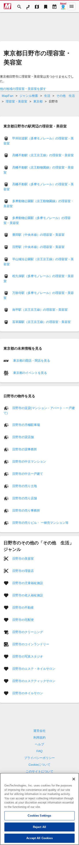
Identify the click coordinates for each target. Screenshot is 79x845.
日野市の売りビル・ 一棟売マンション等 (40, 522)
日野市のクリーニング (27, 632)
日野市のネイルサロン (27, 693)
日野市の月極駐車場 (26, 425)
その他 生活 (65, 95)
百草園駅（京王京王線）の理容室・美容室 (41, 322)
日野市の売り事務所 (26, 510)
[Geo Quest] (63, 6)
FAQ (39, 751)
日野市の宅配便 (23, 619)
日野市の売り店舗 (24, 498)
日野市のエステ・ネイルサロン (33, 668)
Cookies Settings (39, 815)
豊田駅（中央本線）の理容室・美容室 (38, 234)
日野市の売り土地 (24, 486)
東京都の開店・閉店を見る (31, 360)
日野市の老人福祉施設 (27, 595)
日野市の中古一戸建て (27, 473)
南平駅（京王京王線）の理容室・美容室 (40, 309)
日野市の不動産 (23, 607)
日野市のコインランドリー (30, 644)
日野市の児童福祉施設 (27, 583)
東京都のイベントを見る (29, 373)
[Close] (74, 779)
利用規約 (39, 737)
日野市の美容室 (23, 558)
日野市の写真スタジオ (27, 656)
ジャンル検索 (29, 95)
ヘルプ (39, 744)
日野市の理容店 (23, 571)
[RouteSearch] (28, 6)
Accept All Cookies (39, 838)
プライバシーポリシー (39, 758)
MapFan (7, 95)
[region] (39, 809)
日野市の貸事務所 (24, 449)
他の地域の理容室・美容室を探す (23, 88)
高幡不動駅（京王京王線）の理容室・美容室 (43, 155)
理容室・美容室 (16, 101)
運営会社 (39, 730)
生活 (47, 95)
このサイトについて (39, 771)
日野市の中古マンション (29, 461)
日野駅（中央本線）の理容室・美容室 (38, 247)
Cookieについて (39, 764)
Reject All (39, 827)
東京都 (38, 101)
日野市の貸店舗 (23, 437)
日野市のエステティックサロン (33, 681)
